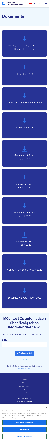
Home (24, 379)
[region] (24, 422)
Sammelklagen (24, 386)
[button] (32, 3)
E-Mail (5, 340)
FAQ (24, 389)
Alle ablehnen (24, 430)
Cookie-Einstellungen (24, 436)
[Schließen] (46, 407)
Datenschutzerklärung (24, 368)
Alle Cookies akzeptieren (24, 423)
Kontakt (25, 393)
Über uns (24, 382)
